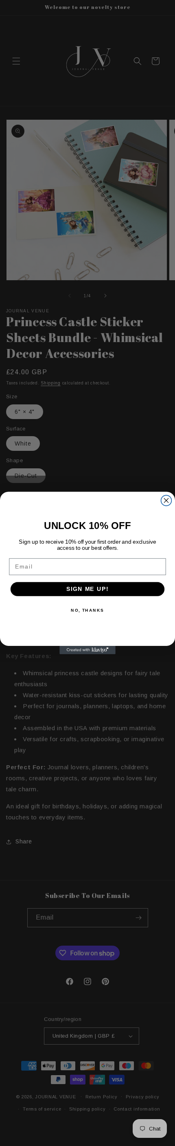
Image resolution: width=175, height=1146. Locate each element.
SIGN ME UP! (87, 589)
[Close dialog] (166, 500)
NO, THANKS (87, 610)
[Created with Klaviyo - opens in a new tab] (87, 650)
